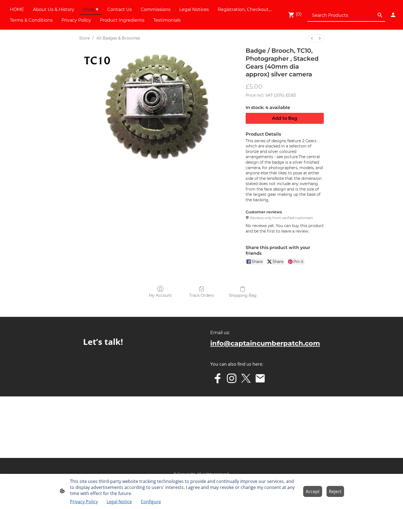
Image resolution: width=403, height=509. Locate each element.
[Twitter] (246, 378)
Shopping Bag (243, 295)
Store (84, 38)
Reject (335, 491)
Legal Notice (119, 502)
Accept (313, 491)
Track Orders (201, 295)
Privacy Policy (84, 502)
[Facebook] (217, 378)
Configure (151, 502)
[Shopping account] (393, 15)
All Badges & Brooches (118, 38)
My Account (160, 295)
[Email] (260, 378)
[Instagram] (232, 378)
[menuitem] (312, 38)
